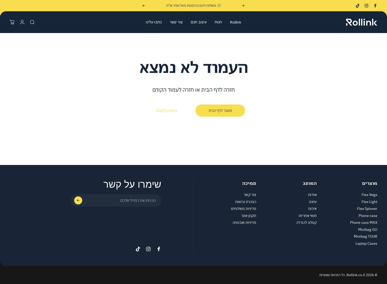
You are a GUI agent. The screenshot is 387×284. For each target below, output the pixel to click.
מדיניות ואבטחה (244, 222)
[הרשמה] (78, 200)
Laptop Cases (366, 243)
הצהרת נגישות (245, 201)
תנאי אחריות (308, 215)
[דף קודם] (243, 5)
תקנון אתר (248, 215)
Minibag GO (367, 229)
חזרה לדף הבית (218, 89)
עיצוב (313, 201)
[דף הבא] (143, 5)
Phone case (368, 215)
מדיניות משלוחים (243, 208)
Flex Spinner (367, 208)
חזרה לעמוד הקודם (173, 89)
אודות (312, 194)
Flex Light (369, 201)
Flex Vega (369, 194)
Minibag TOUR (365, 236)
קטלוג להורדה (306, 222)
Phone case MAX (363, 222)
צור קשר (250, 194)
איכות (312, 208)
